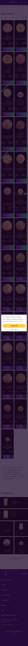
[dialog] (14, 323)
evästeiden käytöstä (17, 321)
